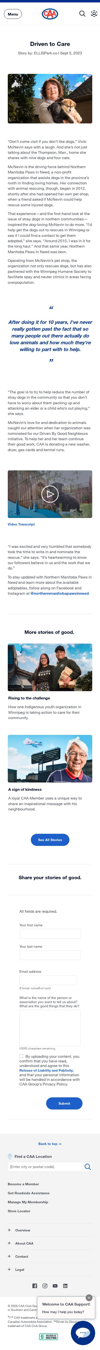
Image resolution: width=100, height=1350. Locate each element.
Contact (21, 1256)
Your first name (30, 925)
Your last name (30, 946)
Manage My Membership (28, 1202)
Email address (30, 971)
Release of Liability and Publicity (46, 1070)
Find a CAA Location (33, 1156)
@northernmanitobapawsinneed (60, 593)
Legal (19, 1269)
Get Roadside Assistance (29, 1193)
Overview (22, 1230)
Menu (13, 13)
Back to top (48, 1144)
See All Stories (50, 840)
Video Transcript (21, 524)
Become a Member (23, 1184)
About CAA (23, 1243)
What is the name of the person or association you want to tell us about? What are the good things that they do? (49, 1002)
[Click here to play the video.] (50, 494)
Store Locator (19, 1211)
